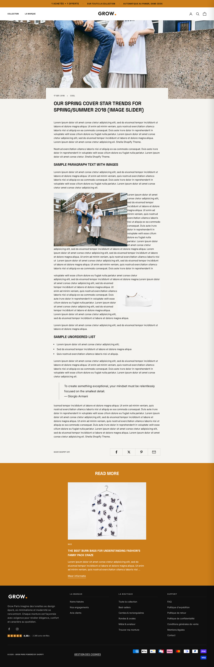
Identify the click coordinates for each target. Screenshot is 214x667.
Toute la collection (128, 601)
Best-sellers (124, 607)
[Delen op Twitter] (129, 452)
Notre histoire (77, 601)
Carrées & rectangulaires (131, 612)
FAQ (169, 601)
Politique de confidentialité (180, 618)
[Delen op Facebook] (116, 452)
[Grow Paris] (34, 597)
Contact (171, 635)
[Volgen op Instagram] (17, 629)
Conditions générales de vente (182, 624)
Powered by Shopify (35, 654)
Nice (70, 544)
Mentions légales (176, 629)
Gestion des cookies (87, 654)
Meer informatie (77, 575)
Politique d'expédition (178, 607)
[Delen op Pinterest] (141, 452)
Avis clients (75, 612)
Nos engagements (79, 607)
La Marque (30, 14)
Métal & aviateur (127, 624)
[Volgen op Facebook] (9, 629)
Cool (72, 95)
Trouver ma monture (129, 629)
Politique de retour (176, 612)
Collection (13, 14)
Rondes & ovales (127, 618)
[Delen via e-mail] (154, 452)
